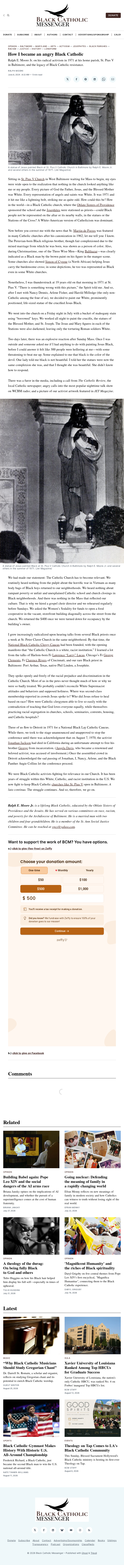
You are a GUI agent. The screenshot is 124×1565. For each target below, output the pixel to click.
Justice (24, 49)
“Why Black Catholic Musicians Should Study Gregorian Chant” (30, 1365)
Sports (7, 1440)
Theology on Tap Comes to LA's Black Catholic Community (91, 1448)
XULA (67, 1358)
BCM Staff (71, 1389)
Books (101, 1540)
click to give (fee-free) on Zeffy (32, 848)
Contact (68, 34)
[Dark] (4, 15)
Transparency (40, 1544)
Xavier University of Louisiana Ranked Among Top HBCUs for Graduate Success (90, 1367)
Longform (50, 49)
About (38, 34)
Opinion (12, 46)
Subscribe (23, 34)
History (36, 49)
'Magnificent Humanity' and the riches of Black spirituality (90, 1265)
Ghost (85, 1553)
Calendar (90, 1540)
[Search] (8, 15)
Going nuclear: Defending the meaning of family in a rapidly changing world (86, 1181)
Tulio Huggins (11, 1290)
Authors (52, 34)
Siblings (112, 1540)
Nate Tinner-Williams (16, 1472)
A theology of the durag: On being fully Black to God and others (23, 1267)
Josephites (79, 46)
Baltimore (26, 46)
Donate (7, 34)
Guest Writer (11, 1385)
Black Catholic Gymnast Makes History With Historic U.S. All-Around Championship (29, 1450)
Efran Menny (72, 1207)
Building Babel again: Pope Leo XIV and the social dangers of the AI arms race (26, 1181)
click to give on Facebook (28, 1053)
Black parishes (98, 46)
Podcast (55, 1544)
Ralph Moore (15, 71)
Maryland (41, 46)
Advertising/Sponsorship (93, 34)
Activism (64, 46)
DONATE (113, 15)
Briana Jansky (11, 1207)
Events (69, 1440)
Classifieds (88, 1544)
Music (6, 1358)
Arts (53, 46)
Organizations (71, 1544)
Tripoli (94, 1553)
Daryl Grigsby (73, 1289)
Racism (12, 49)
